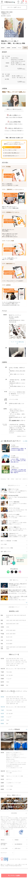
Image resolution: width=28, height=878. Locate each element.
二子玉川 (23, 662)
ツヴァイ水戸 (18, 782)
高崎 (7, 685)
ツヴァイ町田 (9, 764)
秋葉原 (7, 662)
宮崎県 (20, 647)
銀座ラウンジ (18, 752)
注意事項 (25, 47)
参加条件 (3, 47)
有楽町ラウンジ (16, 755)
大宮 (7, 675)
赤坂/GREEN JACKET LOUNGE (19, 764)
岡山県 (7, 640)
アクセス (19, 47)
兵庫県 (14, 620)
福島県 (14, 630)
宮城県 (10, 630)
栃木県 (24, 615)
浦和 (12, 675)
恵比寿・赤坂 (9, 660)
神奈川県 (11, 615)
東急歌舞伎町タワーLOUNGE (12, 766)
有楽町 (9, 658)
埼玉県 (18, 615)
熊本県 (14, 647)
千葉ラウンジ (9, 776)
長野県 (14, 633)
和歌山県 (24, 620)
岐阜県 (14, 623)
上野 (25, 660)
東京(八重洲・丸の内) (18, 658)
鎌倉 (25, 668)
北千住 (10, 662)
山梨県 (10, 633)
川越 (9, 675)
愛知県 (7, 623)
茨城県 (21, 615)
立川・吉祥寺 (15, 662)
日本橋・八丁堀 (20, 663)
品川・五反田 (20, 660)
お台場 (11, 663)
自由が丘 (8, 663)
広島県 (10, 640)
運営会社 (3, 839)
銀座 (13, 658)
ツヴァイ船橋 (20, 776)
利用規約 (17, 839)
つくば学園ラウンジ (10, 782)
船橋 (11, 672)
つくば (7, 678)
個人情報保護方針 (18, 844)
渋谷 (26, 662)
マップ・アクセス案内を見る (17, 341)
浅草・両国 (15, 665)
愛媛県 (10, 643)
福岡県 (7, 647)
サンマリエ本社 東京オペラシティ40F (14, 767)
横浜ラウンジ (9, 771)
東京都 (7, 615)
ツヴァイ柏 (14, 776)
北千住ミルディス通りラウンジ (12, 761)
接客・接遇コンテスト (6, 551)
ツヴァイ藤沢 (9, 772)
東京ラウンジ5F (9, 754)
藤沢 (22, 668)
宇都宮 (7, 682)
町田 (19, 662)
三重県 (17, 623)
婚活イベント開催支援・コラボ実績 (9, 540)
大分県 (17, 647)
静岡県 (10, 623)
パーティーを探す (15, 875)
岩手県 (7, 630)
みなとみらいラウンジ (17, 771)
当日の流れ (14, 47)
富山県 (7, 637)
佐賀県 (10, 647)
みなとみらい (11, 668)
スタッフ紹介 (4, 544)
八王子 (15, 663)
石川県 (10, 637)
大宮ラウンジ (9, 779)
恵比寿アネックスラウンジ (20, 757)
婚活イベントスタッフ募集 (7, 548)
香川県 (7, 643)
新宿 (7, 658)
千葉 (7, 672)
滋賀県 (17, 620)
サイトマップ (3, 852)
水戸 (10, 678)
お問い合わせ (17, 848)
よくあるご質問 (4, 848)
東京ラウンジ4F (9, 755)
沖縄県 (7, 648)
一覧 (26, 602)
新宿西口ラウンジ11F (10, 752)
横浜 (7, 668)
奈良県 (20, 620)
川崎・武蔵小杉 (17, 668)
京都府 (10, 620)
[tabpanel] (14, 27)
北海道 (7, 627)
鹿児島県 (24, 647)
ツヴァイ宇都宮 (9, 786)
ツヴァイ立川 (23, 762)
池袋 (16, 660)
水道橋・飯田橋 (9, 665)
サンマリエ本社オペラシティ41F (13, 762)
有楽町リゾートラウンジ (18, 754)
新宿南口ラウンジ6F (10, 757)
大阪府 (7, 620)
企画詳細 (8, 47)
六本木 (13, 660)
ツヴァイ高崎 (9, 789)
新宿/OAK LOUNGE (10, 759)
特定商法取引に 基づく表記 (4, 844)
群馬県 (7, 617)
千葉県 (15, 615)
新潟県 (7, 633)
